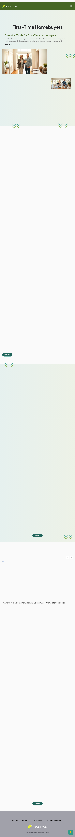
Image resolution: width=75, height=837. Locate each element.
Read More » (8, 44)
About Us (15, 820)
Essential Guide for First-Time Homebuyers (30, 35)
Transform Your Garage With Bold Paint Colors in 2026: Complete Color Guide (33, 603)
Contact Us (25, 820)
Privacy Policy (38, 820)
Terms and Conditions (53, 820)
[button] (71, 6)
